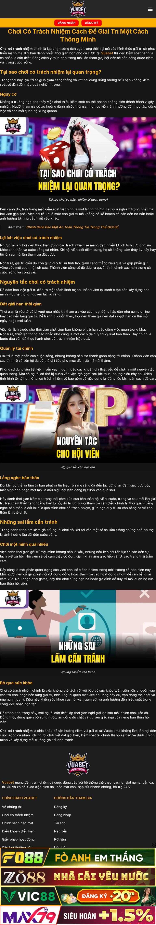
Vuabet (107, 53)
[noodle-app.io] (78, 9)
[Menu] (150, 9)
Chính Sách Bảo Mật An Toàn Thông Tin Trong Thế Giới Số (72, 227)
